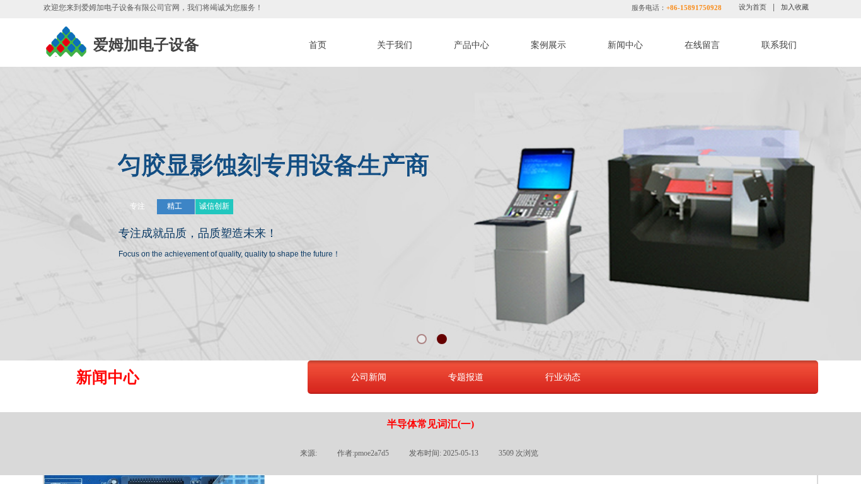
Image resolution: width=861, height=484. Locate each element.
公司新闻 (368, 377)
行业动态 (563, 377)
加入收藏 (795, 7)
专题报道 (465, 377)
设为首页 (752, 7)
